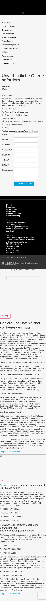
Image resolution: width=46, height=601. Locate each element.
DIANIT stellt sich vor (14, 244)
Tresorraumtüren (8, 63)
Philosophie (10, 248)
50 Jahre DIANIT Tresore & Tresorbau (20, 240)
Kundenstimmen (12, 250)
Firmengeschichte (13, 246)
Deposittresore (7, 60)
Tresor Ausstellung (13, 216)
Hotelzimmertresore (9, 37)
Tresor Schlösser (12, 209)
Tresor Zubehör (12, 211)
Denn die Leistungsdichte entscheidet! (20, 238)
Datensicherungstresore (10, 45)
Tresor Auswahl (12, 207)
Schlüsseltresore (7, 52)
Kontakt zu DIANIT (13, 253)
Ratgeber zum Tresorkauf (16, 222)
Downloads (10, 231)
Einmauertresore (8, 34)
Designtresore (7, 30)
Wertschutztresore (8, 26)
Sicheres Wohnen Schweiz (16, 242)
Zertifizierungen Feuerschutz (17, 229)
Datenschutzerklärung (22, 263)
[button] (23, 12)
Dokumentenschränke (10, 48)
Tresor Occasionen (13, 213)
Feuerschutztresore (8, 41)
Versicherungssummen (15, 224)
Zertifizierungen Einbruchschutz (18, 227)
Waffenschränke (8, 56)
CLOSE (5, 316)
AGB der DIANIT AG (7, 263)
